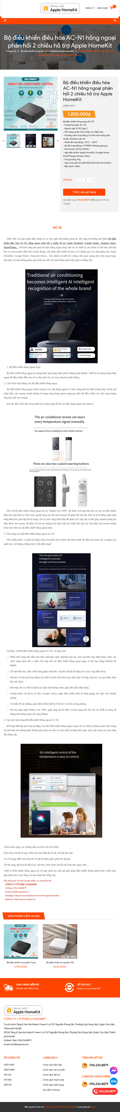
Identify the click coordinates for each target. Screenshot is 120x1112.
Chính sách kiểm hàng (53, 1085)
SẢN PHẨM (9, 1070)
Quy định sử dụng (51, 1090)
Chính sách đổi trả (51, 1075)
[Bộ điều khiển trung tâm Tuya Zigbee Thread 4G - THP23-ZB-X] (21, 941)
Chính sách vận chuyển (54, 1070)
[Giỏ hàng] (112, 8)
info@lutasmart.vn (19, 1044)
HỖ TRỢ (8, 1080)
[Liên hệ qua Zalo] (114, 1081)
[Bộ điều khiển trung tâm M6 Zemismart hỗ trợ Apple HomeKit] (60, 941)
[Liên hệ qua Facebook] (114, 1070)
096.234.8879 (24, 1040)
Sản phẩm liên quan (24, 916)
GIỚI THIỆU (9, 1065)
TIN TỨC (8, 1075)
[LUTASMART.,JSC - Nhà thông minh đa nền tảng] (60, 7)
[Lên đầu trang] (111, 1104)
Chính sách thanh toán (53, 1080)
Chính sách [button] (50, 1057)
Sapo (93, 1107)
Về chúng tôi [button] (12, 1057)
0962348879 (83, 199)
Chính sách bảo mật (52, 1065)
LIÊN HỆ (7, 1085)
